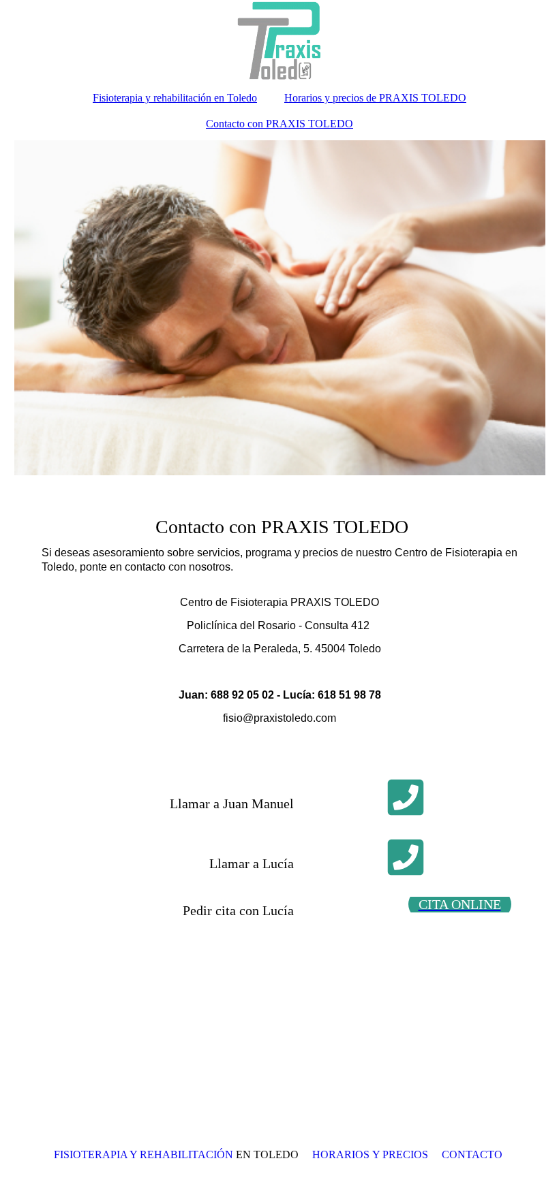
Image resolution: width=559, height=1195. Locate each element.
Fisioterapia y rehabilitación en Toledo (175, 97)
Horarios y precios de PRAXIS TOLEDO (375, 97)
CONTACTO (472, 1154)
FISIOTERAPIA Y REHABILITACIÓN (143, 1154)
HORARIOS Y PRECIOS (370, 1154)
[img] (279, 41)
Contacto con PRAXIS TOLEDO (279, 123)
